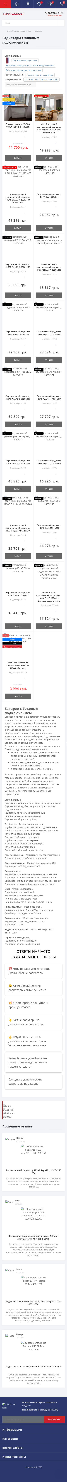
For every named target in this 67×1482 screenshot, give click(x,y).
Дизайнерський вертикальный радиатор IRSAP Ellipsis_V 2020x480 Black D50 (18, 198)
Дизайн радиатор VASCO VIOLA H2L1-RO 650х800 (18, 125)
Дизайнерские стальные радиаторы (41, 79)
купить (18, 157)
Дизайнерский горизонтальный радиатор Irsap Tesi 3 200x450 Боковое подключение (49, 596)
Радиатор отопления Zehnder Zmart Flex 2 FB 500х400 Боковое (18, 665)
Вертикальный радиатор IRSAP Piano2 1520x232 (18, 333)
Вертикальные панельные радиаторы (23, 70)
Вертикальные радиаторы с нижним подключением (30, 65)
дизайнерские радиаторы (45, 774)
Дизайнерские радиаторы (19, 31)
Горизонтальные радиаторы (40, 75)
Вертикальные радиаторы (25, 60)
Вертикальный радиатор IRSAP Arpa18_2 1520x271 (18, 462)
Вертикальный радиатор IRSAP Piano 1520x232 (18, 594)
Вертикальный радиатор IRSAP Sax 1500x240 (49, 195)
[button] (28, 4)
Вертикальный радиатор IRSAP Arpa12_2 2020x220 (18, 397)
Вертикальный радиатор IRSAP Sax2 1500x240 (49, 526)
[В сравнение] (30, 100)
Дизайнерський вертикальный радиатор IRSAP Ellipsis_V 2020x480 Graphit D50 (49, 128)
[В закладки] (29, 96)
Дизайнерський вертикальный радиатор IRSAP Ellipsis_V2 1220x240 (18, 528)
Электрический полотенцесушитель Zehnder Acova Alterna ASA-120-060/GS (33, 1237)
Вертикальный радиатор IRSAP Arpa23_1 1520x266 (49, 462)
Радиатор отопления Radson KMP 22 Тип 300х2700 (33, 1366)
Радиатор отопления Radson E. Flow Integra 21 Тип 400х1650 (33, 1303)
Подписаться (54, 1419)
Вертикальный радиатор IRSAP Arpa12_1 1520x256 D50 (33, 1172)
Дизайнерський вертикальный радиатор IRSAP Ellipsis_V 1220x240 (49, 267)
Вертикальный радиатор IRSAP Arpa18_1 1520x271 (49, 397)
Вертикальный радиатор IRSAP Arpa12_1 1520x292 (49, 333)
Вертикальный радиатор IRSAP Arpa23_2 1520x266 (18, 265)
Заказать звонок (54, 15)
